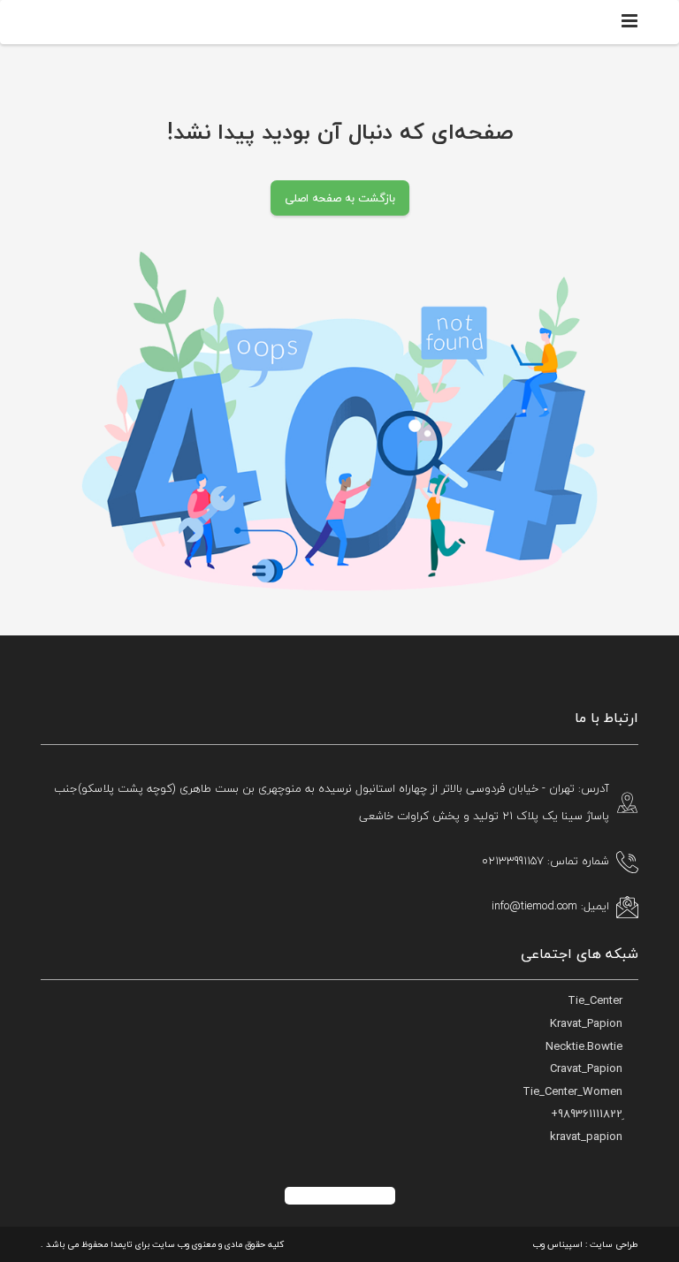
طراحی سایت (614, 1243)
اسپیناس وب (558, 1243)
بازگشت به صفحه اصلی (340, 198)
